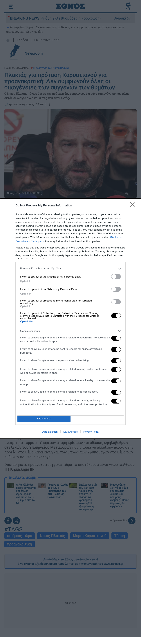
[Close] (133, 205)
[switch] (116, 276)
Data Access (70, 431)
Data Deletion (50, 431)
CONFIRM (44, 418)
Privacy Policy (91, 431)
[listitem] (70, 268)
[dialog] (70, 319)
